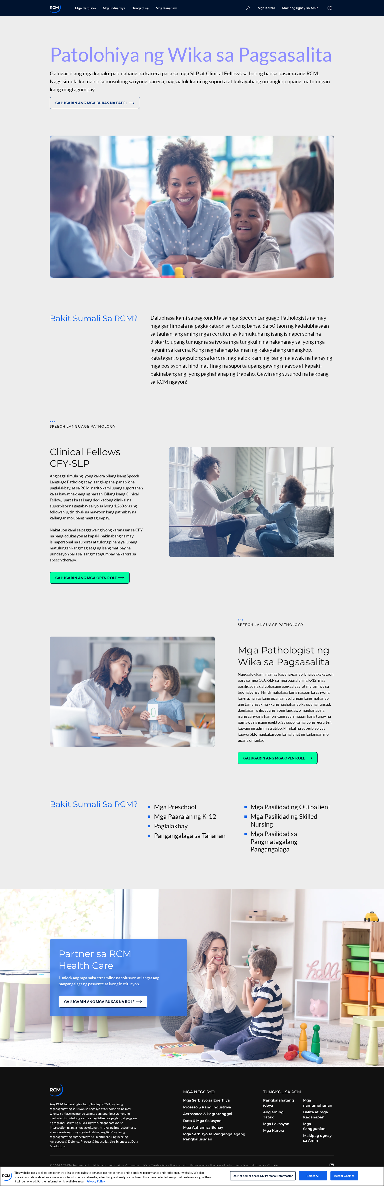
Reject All (313, 1175)
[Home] (55, 8)
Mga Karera (266, 8)
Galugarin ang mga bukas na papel (91, 103)
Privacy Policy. (95, 1181)
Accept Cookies (344, 1175)
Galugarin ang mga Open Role (86, 578)
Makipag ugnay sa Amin (300, 8)
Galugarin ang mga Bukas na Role (99, 1002)
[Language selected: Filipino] (329, 8)
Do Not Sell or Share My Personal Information (263, 1175)
